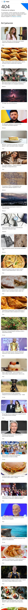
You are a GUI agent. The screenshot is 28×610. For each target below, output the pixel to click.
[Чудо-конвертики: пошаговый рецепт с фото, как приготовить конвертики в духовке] (14, 57)
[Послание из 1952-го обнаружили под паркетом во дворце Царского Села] (14, 181)
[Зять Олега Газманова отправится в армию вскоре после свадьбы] (14, 513)
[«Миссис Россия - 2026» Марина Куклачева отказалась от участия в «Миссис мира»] (14, 492)
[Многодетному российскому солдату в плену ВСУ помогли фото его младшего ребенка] (14, 78)
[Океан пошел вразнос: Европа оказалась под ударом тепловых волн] (14, 534)
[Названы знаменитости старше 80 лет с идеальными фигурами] (14, 430)
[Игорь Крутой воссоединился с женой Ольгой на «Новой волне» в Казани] (14, 409)
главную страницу (16, 16)
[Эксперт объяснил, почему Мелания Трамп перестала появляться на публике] (14, 36)
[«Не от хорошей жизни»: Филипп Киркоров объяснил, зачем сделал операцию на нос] (14, 347)
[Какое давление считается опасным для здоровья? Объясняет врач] (14, 223)
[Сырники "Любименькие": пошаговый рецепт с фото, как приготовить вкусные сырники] (14, 554)
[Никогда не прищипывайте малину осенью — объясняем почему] (14, 326)
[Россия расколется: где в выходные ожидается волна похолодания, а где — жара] (14, 389)
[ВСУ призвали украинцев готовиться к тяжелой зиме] (14, 202)
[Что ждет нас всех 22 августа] (14, 99)
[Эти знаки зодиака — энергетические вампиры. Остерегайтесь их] (14, 161)
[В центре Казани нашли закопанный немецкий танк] (14, 244)
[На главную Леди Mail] (7, 1)
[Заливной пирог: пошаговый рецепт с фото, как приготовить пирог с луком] (14, 471)
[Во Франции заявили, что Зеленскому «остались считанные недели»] (14, 119)
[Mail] (4, 1)
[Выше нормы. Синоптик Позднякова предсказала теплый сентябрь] (14, 451)
